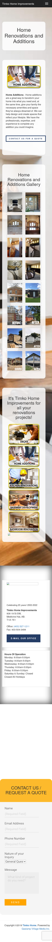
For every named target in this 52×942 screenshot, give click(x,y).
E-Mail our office (23, 638)
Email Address (14, 823)
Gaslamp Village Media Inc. (36, 928)
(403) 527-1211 (21, 626)
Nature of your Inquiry (14, 855)
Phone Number (15, 838)
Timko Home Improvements (18, 3)
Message (11, 869)
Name (9, 808)
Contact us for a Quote (26, 138)
